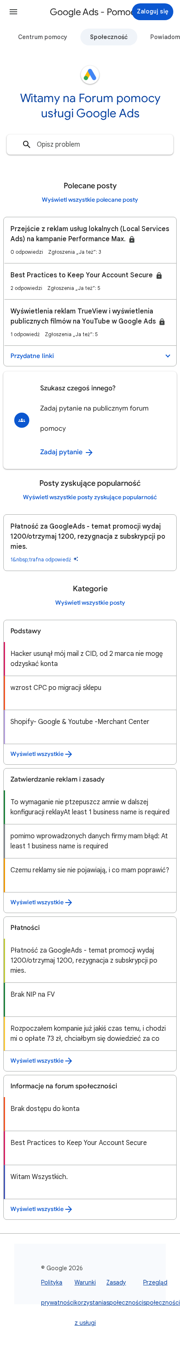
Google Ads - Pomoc (93, 12)
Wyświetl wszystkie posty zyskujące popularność (90, 497)
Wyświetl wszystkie (37, 754)
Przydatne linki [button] (32, 356)
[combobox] (90, 144)
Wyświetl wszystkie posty (90, 602)
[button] (13, 12)
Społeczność (109, 37)
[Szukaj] (27, 144)
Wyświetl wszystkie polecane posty (90, 199)
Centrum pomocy (42, 37)
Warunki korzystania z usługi (90, 1303)
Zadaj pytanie (62, 452)
